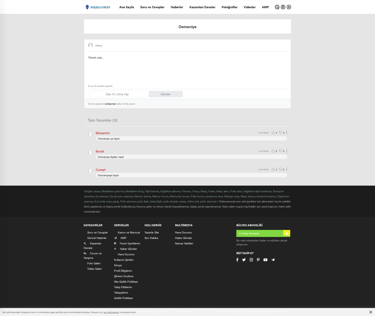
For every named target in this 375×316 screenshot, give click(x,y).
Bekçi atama (248, 196)
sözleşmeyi (110, 103)
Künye (118, 265)
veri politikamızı (111, 312)
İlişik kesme (152, 191)
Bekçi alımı (222, 191)
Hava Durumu (183, 232)
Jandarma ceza (214, 196)
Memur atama (142, 196)
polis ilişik (143, 201)
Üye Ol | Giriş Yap (117, 94)
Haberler (177, 7)
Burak (100, 151)
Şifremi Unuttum (124, 276)
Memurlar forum (179, 196)
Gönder (166, 94)
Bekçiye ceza (231, 196)
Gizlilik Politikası (123, 298)
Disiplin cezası (92, 191)
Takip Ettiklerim (123, 287)
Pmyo (195, 191)
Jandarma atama (266, 196)
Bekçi (204, 191)
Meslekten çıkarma (113, 191)
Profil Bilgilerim (123, 270)
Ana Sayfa (126, 7)
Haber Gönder (183, 238)
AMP (265, 7)
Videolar (250, 7)
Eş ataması (102, 196)
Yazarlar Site (152, 232)
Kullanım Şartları (123, 260)
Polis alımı (236, 191)
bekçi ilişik (156, 201)
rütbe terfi (193, 201)
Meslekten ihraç (134, 191)
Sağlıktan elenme (170, 191)
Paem (211, 191)
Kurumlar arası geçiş (107, 201)
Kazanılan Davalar (202, 7)
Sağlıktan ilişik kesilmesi (258, 191)
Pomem (186, 191)
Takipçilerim (121, 292)
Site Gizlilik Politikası (126, 281)
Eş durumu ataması (121, 196)
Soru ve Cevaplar (152, 7)
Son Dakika (151, 238)
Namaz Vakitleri (184, 243)
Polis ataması (128, 201)
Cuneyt (100, 169)
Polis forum (197, 196)
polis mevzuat (208, 201)
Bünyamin (103, 133)
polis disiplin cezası (174, 201)
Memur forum (160, 196)
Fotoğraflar (230, 7)
